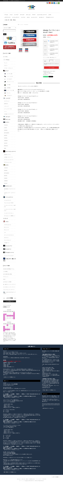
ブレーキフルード (7, 240)
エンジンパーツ (34, 17)
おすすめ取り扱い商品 (7, 274)
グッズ (11, 14)
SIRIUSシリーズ (7, 154)
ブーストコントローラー (9, 159)
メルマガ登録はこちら (10, 301)
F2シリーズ (6, 227)
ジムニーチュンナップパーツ (8, 289)
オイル (28, 17)
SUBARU (6, 140)
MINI (5, 148)
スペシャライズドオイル (9, 235)
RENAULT (6, 145)
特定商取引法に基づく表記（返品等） (49, 71)
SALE (4, 279)
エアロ (49, 14)
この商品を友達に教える (47, 72)
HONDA (5, 178)
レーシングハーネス (8, 108)
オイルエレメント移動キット (9, 215)
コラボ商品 (5, 271)
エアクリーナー (8, 17)
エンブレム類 (9, 73)
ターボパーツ (41, 17)
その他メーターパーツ (8, 157)
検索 (5, 34)
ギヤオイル (6, 237)
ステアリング (6, 101)
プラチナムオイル (7, 224)
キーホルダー (26, 24)
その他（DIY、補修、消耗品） (10, 19)
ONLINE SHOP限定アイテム (8, 268)
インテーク (23, 17)
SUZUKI (5, 143)
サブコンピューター (8, 162)
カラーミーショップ (22, 480)
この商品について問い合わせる (48, 73)
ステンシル (28, 14)
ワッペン (8, 92)
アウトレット (5, 276)
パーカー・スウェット (8, 68)
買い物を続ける (45, 74)
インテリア (16, 14)
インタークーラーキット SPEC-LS (10, 210)
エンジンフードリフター (9, 255)
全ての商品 (5, 56)
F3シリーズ (6, 229)
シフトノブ (6, 106)
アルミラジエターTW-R (8, 202)
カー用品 (8, 84)
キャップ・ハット (10, 81)
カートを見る (57, 0)
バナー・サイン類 (10, 90)
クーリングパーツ (15, 17)
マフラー (34, 14)
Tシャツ (5, 62)
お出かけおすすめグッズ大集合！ (9, 293)
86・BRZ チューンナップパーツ (9, 284)
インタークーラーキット (9, 213)
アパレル (6, 14)
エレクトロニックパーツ (42, 14)
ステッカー (22, 14)
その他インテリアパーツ (9, 114)
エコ (5, 232)
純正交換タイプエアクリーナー (9, 189)
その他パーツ (6, 242)
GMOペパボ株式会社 (35, 480)
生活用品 (8, 87)
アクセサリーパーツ (50, 17)
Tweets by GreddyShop (7, 305)
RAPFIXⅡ (6, 103)
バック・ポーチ (10, 76)
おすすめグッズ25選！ (7, 281)
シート (5, 111)
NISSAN (5, 130)
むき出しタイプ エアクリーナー (9, 193)
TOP (18, 24)
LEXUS (5, 127)
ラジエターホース (7, 200)
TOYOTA (6, 125)
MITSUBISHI (6, 132)
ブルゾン (6, 65)
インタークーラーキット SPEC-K (10, 206)
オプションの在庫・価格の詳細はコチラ (49, 57)
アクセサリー (9, 95)
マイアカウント (51, 0)
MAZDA (5, 135)
